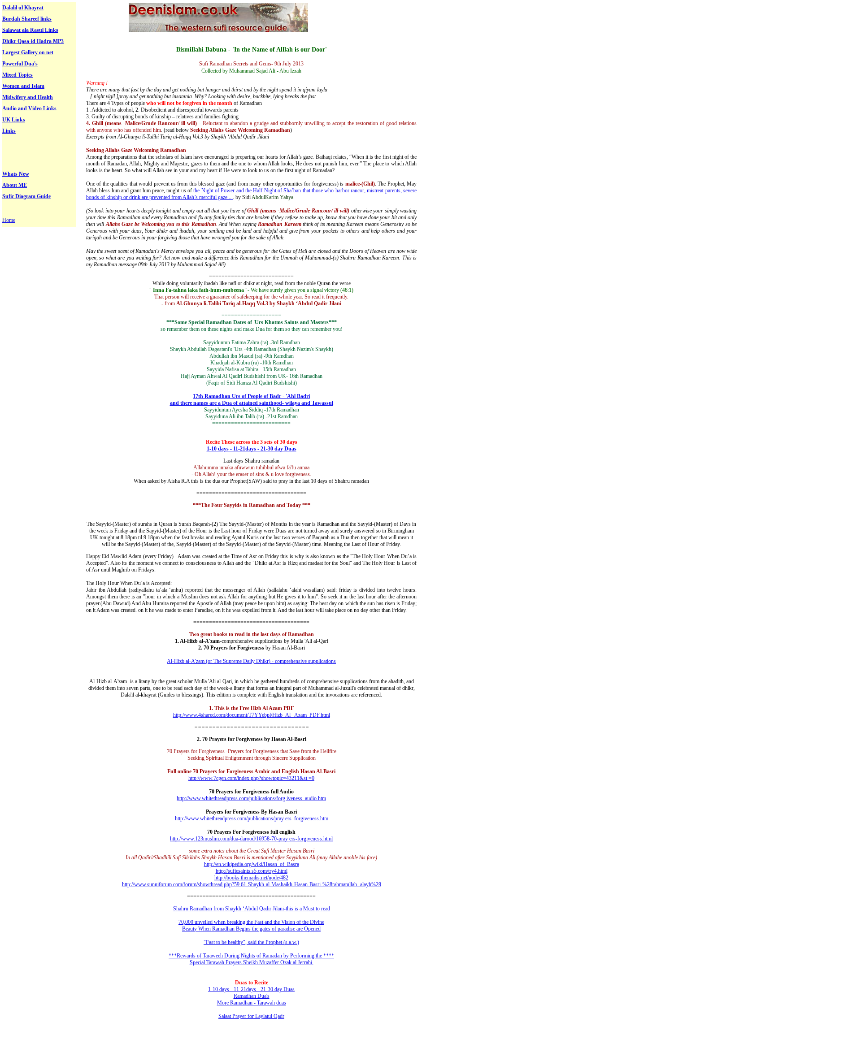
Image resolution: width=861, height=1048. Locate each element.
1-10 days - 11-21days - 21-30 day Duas (251, 449)
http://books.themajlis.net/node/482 (251, 878)
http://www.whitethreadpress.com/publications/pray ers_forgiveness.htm (251, 818)
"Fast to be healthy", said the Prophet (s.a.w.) (251, 942)
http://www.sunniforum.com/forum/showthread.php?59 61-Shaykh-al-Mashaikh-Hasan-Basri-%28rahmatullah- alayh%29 (251, 884)
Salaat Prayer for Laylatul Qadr (251, 1016)
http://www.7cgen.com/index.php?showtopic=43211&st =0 (251, 778)
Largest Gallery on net (27, 52)
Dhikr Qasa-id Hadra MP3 (33, 41)
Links (9, 131)
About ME (14, 185)
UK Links (13, 120)
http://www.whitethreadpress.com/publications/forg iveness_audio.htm (251, 798)
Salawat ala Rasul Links (30, 30)
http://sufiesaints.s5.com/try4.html (251, 871)
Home (8, 220)
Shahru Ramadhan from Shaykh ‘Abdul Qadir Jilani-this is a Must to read (251, 908)
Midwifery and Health (27, 97)
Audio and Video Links (29, 108)
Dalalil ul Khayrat (22, 7)
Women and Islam (23, 86)
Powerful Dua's (20, 64)
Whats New (15, 174)
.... (230, 197)
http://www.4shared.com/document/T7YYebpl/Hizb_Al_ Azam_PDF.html (251, 715)
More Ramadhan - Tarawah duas (251, 1003)
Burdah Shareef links (27, 19)
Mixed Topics (17, 75)
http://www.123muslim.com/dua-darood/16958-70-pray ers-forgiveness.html (251, 839)
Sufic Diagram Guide (26, 196)
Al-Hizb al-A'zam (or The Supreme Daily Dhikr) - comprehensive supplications (251, 661)
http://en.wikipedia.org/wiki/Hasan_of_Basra (251, 864)
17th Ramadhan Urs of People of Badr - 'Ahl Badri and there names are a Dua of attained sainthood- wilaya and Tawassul (251, 399)
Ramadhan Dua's (252, 996)
